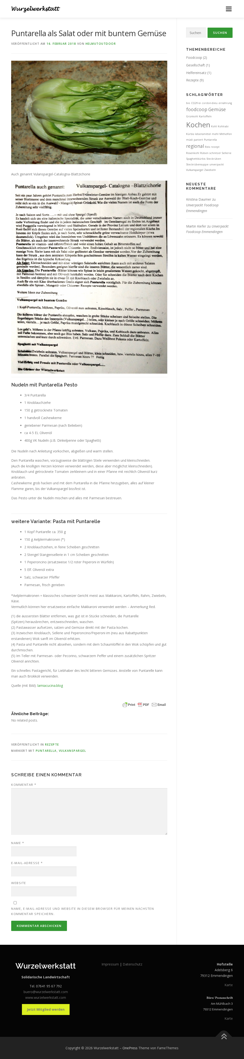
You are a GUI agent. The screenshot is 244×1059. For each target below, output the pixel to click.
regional (195, 146)
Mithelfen (225, 134)
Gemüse (217, 109)
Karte (228, 985)
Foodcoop (194, 57)
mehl (215, 134)
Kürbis (190, 134)
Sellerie (226, 153)
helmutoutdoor (101, 44)
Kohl (214, 126)
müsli (189, 139)
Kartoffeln (205, 116)
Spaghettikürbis (195, 158)
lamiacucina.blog (49, 685)
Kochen (198, 124)
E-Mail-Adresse (27, 863)
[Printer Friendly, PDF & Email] (144, 704)
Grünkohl (192, 116)
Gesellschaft (195, 65)
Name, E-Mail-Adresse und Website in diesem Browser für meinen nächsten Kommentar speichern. (82, 911)
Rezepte (52, 744)
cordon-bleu (210, 103)
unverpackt (216, 164)
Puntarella (46, 751)
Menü (228, 9)
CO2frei (196, 103)
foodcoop (196, 109)
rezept (215, 146)
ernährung (225, 103)
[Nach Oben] (223, 1036)
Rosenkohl (192, 153)
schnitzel (215, 153)
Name (17, 843)
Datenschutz (132, 964)
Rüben (204, 153)
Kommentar (23, 784)
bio (188, 103)
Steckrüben (213, 158)
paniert (198, 139)
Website (18, 883)
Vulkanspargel (72, 751)
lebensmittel (203, 134)
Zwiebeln (210, 170)
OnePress (129, 1048)
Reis (207, 146)
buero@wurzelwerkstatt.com (46, 992)
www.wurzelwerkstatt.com (45, 997)
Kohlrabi (223, 126)
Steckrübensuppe (197, 164)
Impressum (111, 964)
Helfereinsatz (196, 72)
